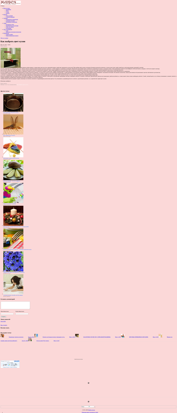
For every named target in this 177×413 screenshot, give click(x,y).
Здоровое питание (10, 20)
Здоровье (5, 18)
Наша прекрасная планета (12, 35)
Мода (7, 10)
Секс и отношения (7, 29)
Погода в (10, 362)
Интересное (6, 33)
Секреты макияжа (10, 17)
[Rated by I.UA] (92, 407)
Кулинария (8, 28)
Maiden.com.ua (91, 410)
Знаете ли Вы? (9, 34)
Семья (4, 23)
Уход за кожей (9, 15)
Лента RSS (3, 321)
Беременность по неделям (12, 25)
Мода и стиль (6, 8)
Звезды (7, 13)
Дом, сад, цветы (10, 27)
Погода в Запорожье (13, 367)
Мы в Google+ (4, 325)
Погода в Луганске (6, 367)
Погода (2, 361)
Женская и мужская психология (13, 32)
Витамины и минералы (11, 22)
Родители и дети (10, 24)
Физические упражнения (12, 19)
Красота (5, 14)
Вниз (2, 6)
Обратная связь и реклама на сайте (90, 412)
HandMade (8, 9)
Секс (7, 30)
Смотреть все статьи (78, 359)
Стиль (7, 12)
